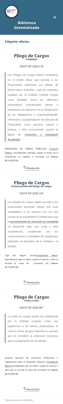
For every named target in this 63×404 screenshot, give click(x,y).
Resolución (33, 168)
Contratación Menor (47, 255)
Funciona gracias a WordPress (19, 400)
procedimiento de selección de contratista (34, 221)
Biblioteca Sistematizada (26, 25)
